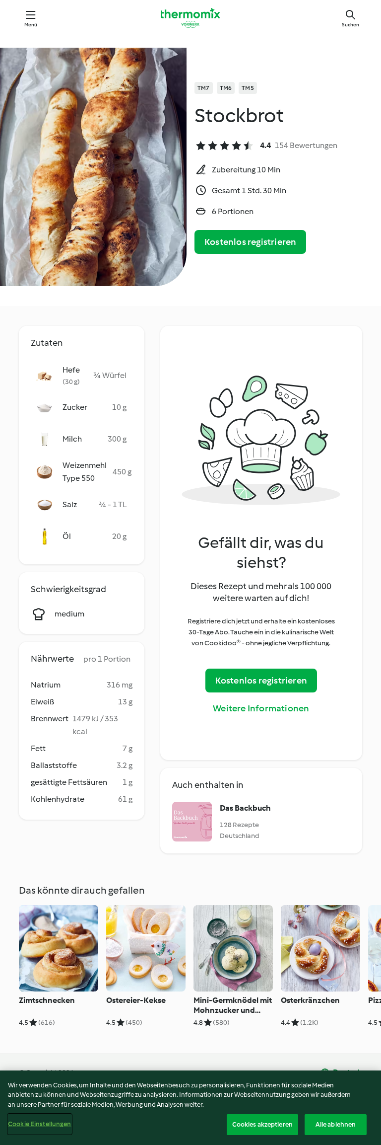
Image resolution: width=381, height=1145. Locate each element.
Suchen (350, 24)
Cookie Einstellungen (39, 1124)
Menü (31, 24)
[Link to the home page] (190, 18)
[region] (190, 1107)
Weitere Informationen (261, 708)
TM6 (226, 87)
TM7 (203, 87)
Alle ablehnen (336, 1124)
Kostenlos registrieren (250, 241)
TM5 (248, 87)
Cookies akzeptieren (262, 1124)
